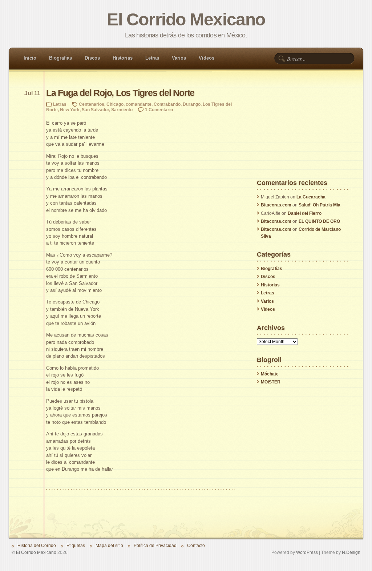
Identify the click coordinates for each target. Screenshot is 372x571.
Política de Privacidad (155, 545)
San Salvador (95, 109)
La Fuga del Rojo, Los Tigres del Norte (120, 93)
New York (70, 109)
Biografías (60, 58)
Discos (92, 58)
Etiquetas (75, 545)
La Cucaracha (311, 197)
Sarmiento (122, 109)
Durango (192, 104)
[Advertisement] (304, 134)
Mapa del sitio (109, 545)
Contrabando (167, 104)
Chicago (115, 104)
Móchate (270, 374)
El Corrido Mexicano (186, 19)
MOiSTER (270, 382)
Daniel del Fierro (305, 213)
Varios (179, 58)
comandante (138, 104)
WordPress (307, 552)
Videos (206, 58)
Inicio (30, 58)
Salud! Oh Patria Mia (319, 205)
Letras (152, 58)
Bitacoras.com (276, 205)
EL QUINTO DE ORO (319, 221)
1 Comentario (159, 109)
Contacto (196, 545)
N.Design (351, 552)
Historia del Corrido (36, 545)
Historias (123, 58)
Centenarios (91, 104)
